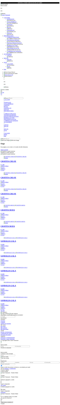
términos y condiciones (10, 368)
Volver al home (4, 149)
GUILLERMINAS (11, 21)
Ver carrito (3, 385)
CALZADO (7, 17)
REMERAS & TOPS (12, 45)
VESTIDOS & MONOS (13, 40)
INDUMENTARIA (9, 35)
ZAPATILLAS (10, 30)
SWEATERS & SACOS (13, 48)
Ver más (3, 310)
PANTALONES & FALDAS (14, 42)
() (12, 75)
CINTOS (9, 55)
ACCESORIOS (8, 54)
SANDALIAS (10, 19)
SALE (5, 62)
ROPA (8, 66)
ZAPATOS (9, 24)
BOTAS (9, 27)
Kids (5, 69)
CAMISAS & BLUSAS (13, 37)
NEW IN (6, 58)
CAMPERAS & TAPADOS (14, 51)
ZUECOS (9, 33)
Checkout (3, 392)
